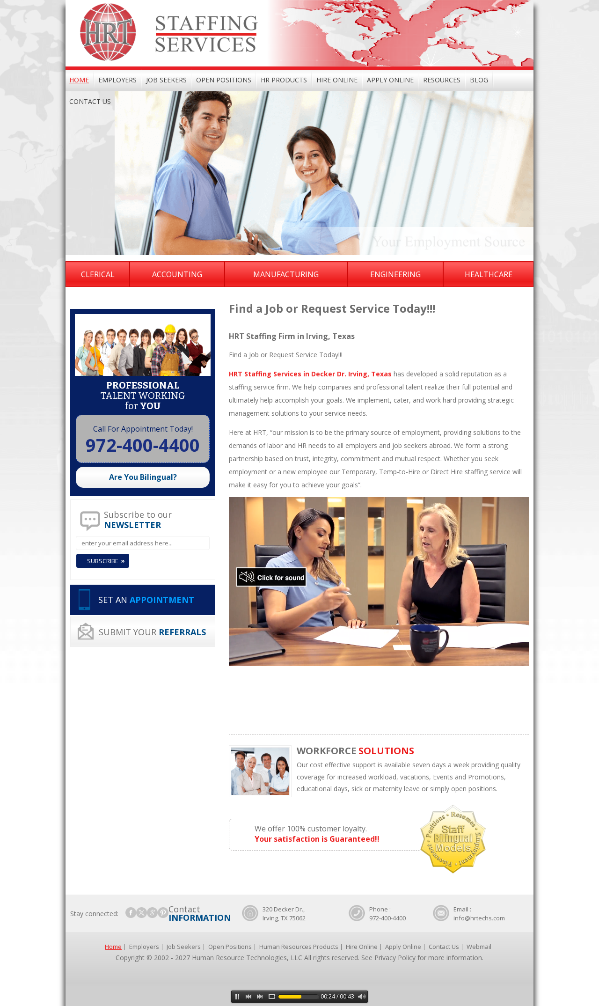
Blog (479, 79)
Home (79, 79)
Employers (117, 79)
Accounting (177, 274)
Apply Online (390, 79)
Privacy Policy (395, 957)
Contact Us (90, 101)
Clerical (98, 274)
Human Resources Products (298, 946)
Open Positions (223, 79)
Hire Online (337, 79)
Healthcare (488, 274)
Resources (441, 79)
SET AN (146, 599)
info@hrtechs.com (479, 918)
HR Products (284, 79)
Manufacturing (286, 274)
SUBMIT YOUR (152, 632)
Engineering (395, 274)
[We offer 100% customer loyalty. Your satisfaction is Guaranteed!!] (346, 801)
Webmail (479, 946)
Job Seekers (166, 79)
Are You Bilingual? (143, 477)
